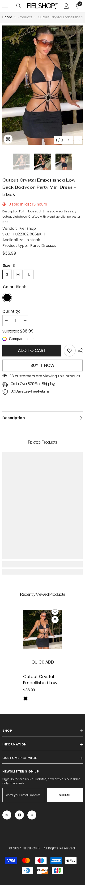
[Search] (18, 6)
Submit (65, 795)
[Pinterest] (6, 814)
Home (7, 17)
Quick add (42, 662)
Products (25, 17)
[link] (70, 350)
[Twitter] (31, 814)
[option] (42, 85)
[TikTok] (19, 814)
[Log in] (66, 6)
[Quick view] (55, 619)
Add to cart (32, 350)
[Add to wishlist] (55, 611)
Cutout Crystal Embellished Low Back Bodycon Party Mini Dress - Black (41, 680)
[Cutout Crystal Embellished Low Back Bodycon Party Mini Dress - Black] (42, 629)
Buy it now (42, 365)
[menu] (5, 6)
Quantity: (11, 311)
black (25, 698)
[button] (69, 140)
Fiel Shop (27, 228)
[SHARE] (79, 350)
